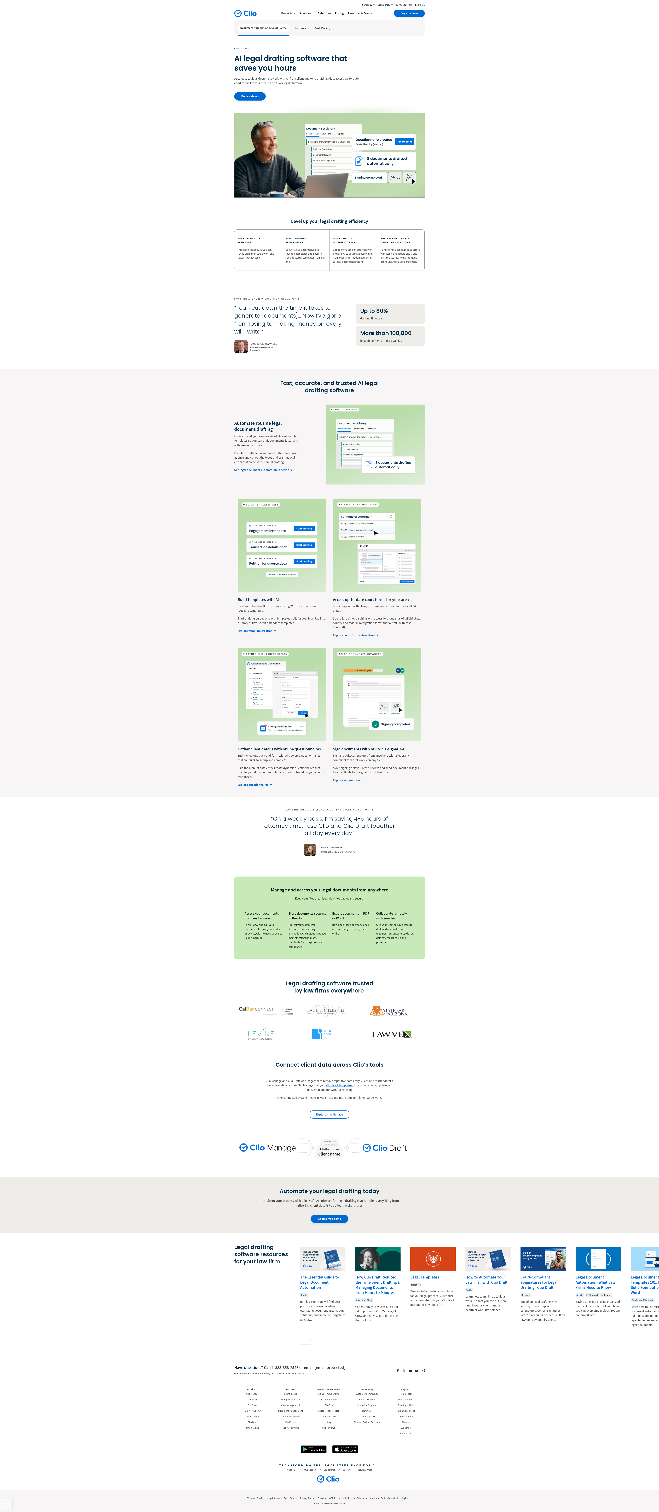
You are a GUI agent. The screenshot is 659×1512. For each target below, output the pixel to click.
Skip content (244, 1251)
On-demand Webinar (642, 1300)
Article (579, 1295)
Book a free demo (329, 1219)
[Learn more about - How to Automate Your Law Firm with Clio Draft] (488, 1287)
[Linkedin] (410, 1371)
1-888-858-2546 (285, 1367)
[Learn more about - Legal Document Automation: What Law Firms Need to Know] (598, 1287)
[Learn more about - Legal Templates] (433, 1287)
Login (418, 4)
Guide (304, 1295)
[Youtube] (416, 1371)
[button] (302, 1340)
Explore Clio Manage (329, 1114)
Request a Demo (409, 13)
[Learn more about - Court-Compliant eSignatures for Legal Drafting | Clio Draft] (543, 1287)
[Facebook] (397, 1371)
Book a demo (250, 96)
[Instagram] (423, 1371)
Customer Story (364, 1300)
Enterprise (324, 13)
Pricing (339, 13)
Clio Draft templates (339, 1085)
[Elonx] (404, 1371)
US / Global (401, 4)
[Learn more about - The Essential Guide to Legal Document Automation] (323, 1287)
